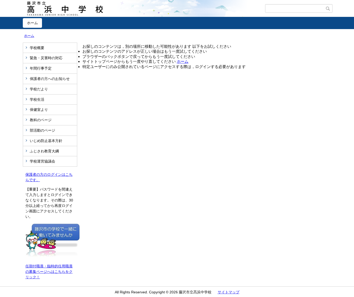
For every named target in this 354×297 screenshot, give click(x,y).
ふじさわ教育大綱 (44, 151)
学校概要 (37, 48)
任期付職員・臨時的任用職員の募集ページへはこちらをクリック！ (49, 271)
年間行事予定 (41, 68)
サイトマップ (228, 292)
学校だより (39, 89)
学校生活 (37, 99)
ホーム (32, 23)
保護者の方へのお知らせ (50, 79)
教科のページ (41, 120)
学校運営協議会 (42, 161)
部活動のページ (42, 130)
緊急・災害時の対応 (48, 58)
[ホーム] (144, 8)
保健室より (39, 109)
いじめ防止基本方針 (46, 141)
